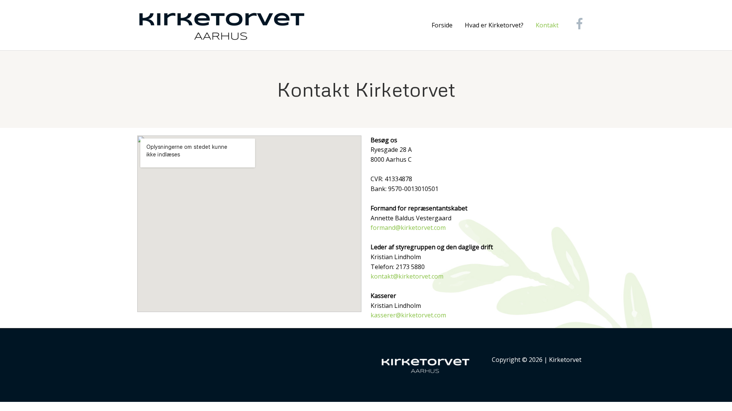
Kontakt (547, 25)
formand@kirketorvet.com (408, 227)
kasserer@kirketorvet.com (408, 315)
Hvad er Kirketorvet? (494, 25)
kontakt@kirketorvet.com (407, 276)
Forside (442, 25)
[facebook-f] (581, 23)
